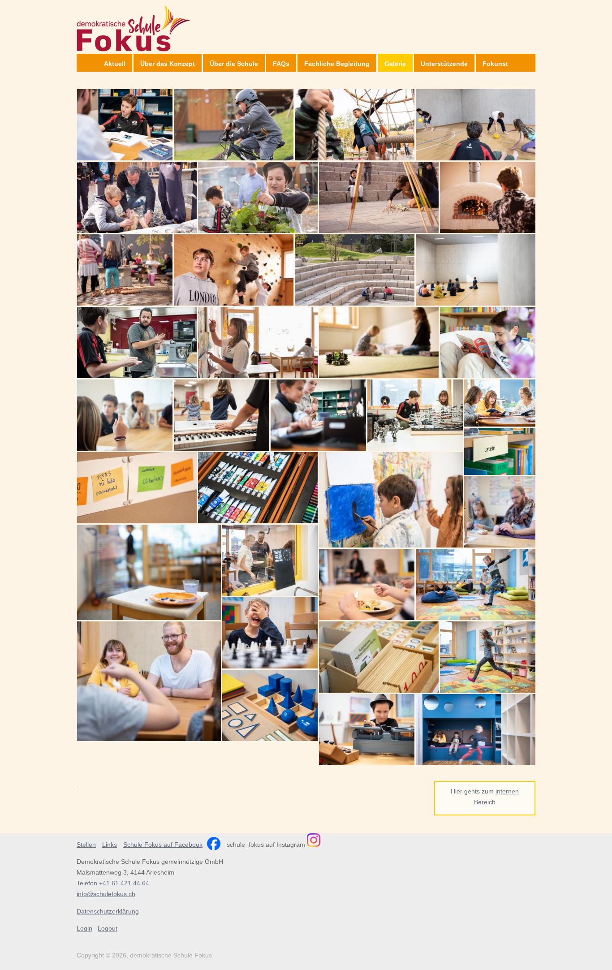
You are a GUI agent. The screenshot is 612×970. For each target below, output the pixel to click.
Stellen (86, 844)
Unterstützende (444, 63)
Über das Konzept (167, 63)
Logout (107, 928)
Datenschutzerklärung (108, 911)
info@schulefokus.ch (106, 893)
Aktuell (114, 63)
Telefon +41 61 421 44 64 (113, 883)
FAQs (281, 63)
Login (84, 928)
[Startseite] (133, 26)
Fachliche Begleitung (337, 63)
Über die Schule (234, 63)
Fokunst (495, 63)
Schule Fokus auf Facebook (163, 844)
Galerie (395, 63)
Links (109, 844)
